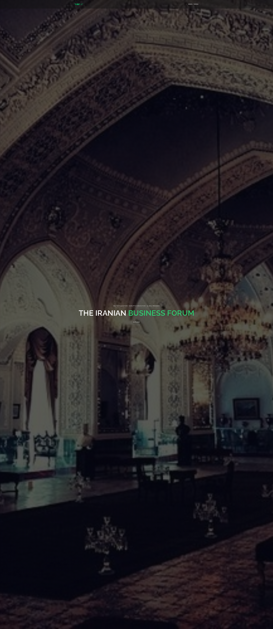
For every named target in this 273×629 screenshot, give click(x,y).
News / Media (193, 4)
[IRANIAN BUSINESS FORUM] (79, 4)
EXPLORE (136, 322)
